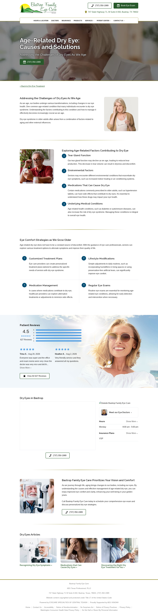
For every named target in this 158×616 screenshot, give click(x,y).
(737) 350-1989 (103, 593)
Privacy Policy (125, 607)
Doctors (55, 21)
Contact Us (118, 21)
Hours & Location (41, 21)
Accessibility (49, 607)
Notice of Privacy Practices (106, 607)
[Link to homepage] (44, 8)
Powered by (63, 602)
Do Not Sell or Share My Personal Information (100, 610)
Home (28, 607)
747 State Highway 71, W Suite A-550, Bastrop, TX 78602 (112, 12)
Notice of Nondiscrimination (67, 607)
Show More (25, 368)
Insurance (66, 21)
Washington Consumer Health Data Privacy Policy (59, 610)
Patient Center (103, 21)
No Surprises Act (86, 607)
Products (78, 21)
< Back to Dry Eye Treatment (32, 86)
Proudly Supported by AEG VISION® (104, 602)
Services (89, 21)
